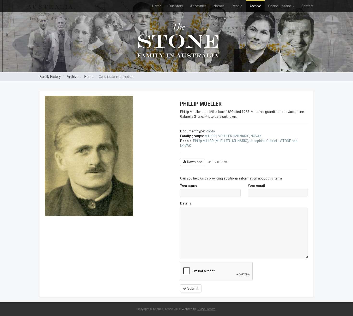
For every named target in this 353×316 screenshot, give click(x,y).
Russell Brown (206, 309)
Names (219, 6)
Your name (188, 185)
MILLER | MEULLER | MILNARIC (227, 136)
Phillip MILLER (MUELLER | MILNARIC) (220, 141)
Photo (210, 131)
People (237, 6)
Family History (50, 77)
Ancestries (198, 6)
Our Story (176, 6)
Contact (307, 6)
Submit (192, 288)
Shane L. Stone (280, 6)
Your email (256, 185)
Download (194, 162)
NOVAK (256, 136)
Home (156, 6)
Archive (255, 6)
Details (185, 203)
